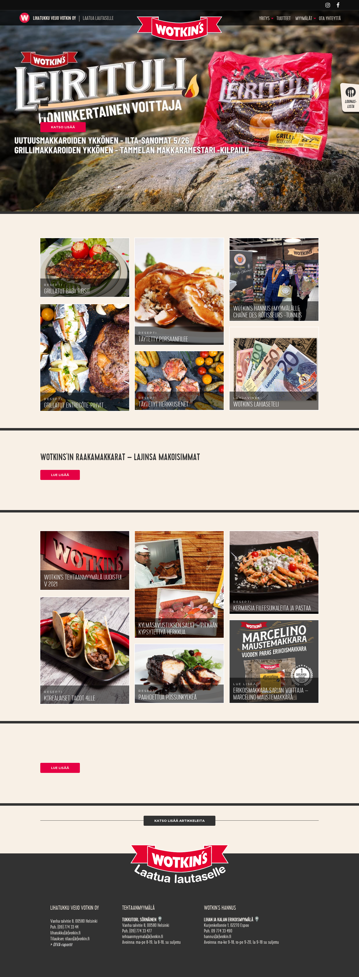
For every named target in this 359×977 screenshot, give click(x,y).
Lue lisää (60, 475)
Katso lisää (63, 127)
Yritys (264, 18)
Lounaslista (349, 99)
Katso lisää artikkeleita (179, 821)
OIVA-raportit (61, 944)
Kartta (257, 919)
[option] (179, 110)
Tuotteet (283, 18)
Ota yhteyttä (330, 18)
